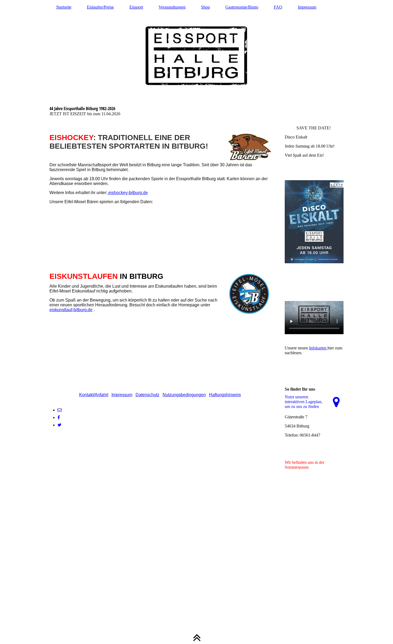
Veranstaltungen (172, 7)
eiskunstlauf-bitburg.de (71, 309)
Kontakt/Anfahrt (93, 394)
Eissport (136, 7)
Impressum (307, 7)
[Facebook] (58, 417)
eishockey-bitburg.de (127, 192)
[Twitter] (59, 425)
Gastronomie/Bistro (241, 7)
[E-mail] (59, 410)
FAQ (278, 7)
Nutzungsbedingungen (184, 394)
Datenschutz (147, 394)
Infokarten (318, 348)
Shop (205, 7)
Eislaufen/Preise (100, 7)
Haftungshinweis (225, 394)
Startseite (63, 7)
